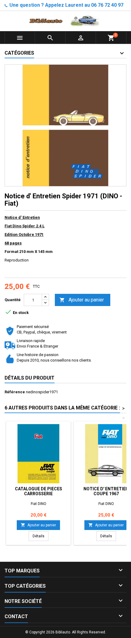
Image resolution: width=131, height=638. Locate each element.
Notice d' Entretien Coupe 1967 (106, 491)
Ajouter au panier (81, 300)
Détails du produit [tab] (30, 378)
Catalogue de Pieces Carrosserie (38, 491)
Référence (15, 392)
